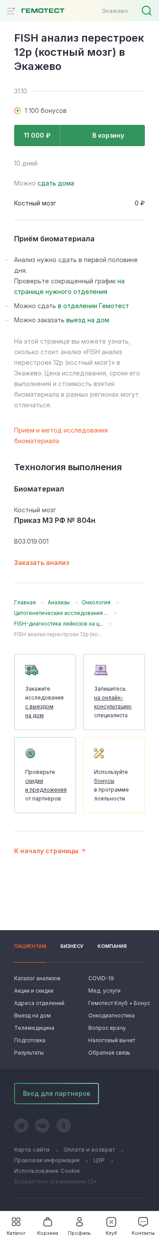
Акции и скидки (33, 990)
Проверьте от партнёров (46, 785)
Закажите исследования (44, 702)
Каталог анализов (37, 978)
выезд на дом (87, 320)
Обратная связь (109, 1052)
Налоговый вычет (111, 1040)
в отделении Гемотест (93, 305)
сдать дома (56, 183)
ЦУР (99, 1160)
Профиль (79, 1233)
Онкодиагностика (111, 1015)
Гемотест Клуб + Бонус (116, 1003)
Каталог (16, 1233)
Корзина (47, 1233)
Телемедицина (34, 1028)
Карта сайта (31, 1149)
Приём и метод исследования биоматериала (61, 435)
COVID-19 (101, 978)
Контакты (143, 1233)
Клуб (111, 1233)
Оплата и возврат (89, 1149)
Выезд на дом (32, 1015)
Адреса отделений (39, 1003)
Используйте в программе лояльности (111, 785)
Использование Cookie (47, 1170)
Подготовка (29, 1040)
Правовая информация (47, 1160)
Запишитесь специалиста (113, 702)
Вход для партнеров (56, 1093)
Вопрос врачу (107, 1028)
